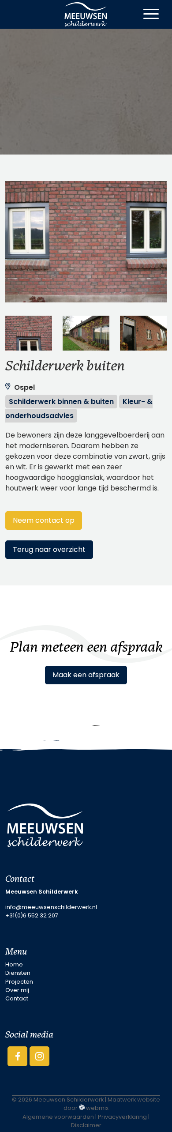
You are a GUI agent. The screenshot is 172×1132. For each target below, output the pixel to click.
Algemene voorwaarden (58, 1117)
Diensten (17, 973)
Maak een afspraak (86, 675)
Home (14, 964)
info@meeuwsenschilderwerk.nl (51, 907)
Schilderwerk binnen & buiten (61, 401)
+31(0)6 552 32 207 (31, 915)
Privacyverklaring (122, 1117)
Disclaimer (86, 1125)
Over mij (17, 990)
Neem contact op (44, 520)
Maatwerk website (134, 1099)
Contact (16, 998)
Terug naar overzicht (49, 549)
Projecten (19, 981)
